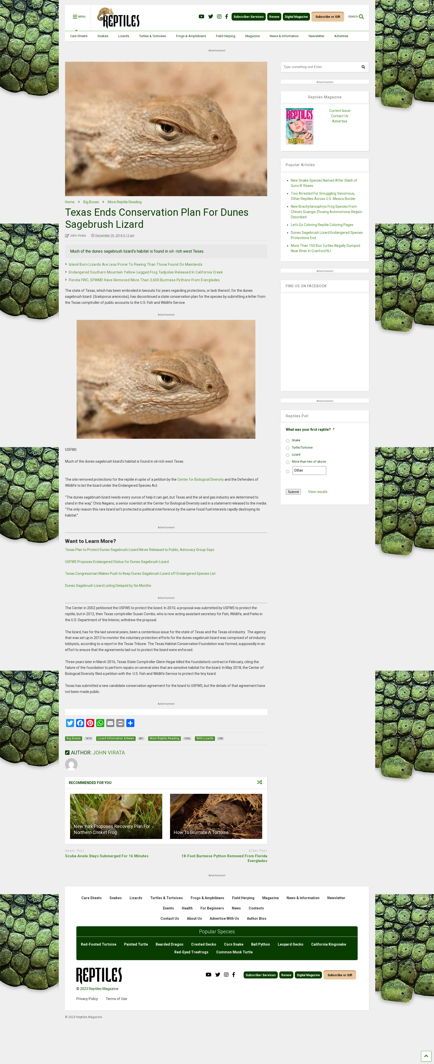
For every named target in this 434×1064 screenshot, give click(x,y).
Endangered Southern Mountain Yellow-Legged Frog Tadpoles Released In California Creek (146, 272)
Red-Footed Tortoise (98, 944)
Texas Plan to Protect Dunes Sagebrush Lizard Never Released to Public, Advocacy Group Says (139, 550)
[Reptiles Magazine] (116, 28)
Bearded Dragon (169, 944)
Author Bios (256, 918)
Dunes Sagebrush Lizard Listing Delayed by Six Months (108, 586)
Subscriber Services (249, 17)
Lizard (296, 454)
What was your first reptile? (310, 430)
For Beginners (212, 908)
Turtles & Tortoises (152, 36)
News (236, 908)
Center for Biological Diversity (200, 479)
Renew (274, 17)
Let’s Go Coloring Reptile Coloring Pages (322, 225)
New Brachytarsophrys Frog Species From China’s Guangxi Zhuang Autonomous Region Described (326, 211)
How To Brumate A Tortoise (201, 832)
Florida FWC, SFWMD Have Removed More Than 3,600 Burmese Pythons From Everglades (144, 280)
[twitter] (210, 17)
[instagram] (219, 17)
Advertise (341, 36)
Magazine (252, 36)
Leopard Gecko (290, 944)
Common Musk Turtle (234, 952)
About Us (194, 918)
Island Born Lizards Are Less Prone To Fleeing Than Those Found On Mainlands (136, 264)
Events (168, 908)
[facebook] (226, 17)
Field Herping (225, 36)
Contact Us (339, 116)
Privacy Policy (87, 999)
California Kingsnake (328, 944)
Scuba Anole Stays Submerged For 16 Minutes (106, 856)
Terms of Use (116, 999)
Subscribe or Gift (327, 17)
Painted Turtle (136, 944)
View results (318, 492)
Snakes (102, 36)
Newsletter (316, 36)
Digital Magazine (296, 17)
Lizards (123, 36)
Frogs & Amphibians (191, 36)
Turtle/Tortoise (302, 447)
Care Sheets (78, 36)
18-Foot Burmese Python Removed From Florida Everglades (224, 858)
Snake (296, 440)
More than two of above (309, 461)
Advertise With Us (224, 918)
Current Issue (339, 111)
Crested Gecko (203, 944)
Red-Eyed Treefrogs (191, 952)
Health (187, 908)
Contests (256, 908)
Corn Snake (233, 944)
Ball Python (260, 944)
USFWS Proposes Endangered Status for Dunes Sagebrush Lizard (117, 562)
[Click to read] (116, 816)
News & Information (284, 36)
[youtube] (201, 17)
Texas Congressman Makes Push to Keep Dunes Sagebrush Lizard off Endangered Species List (140, 574)
